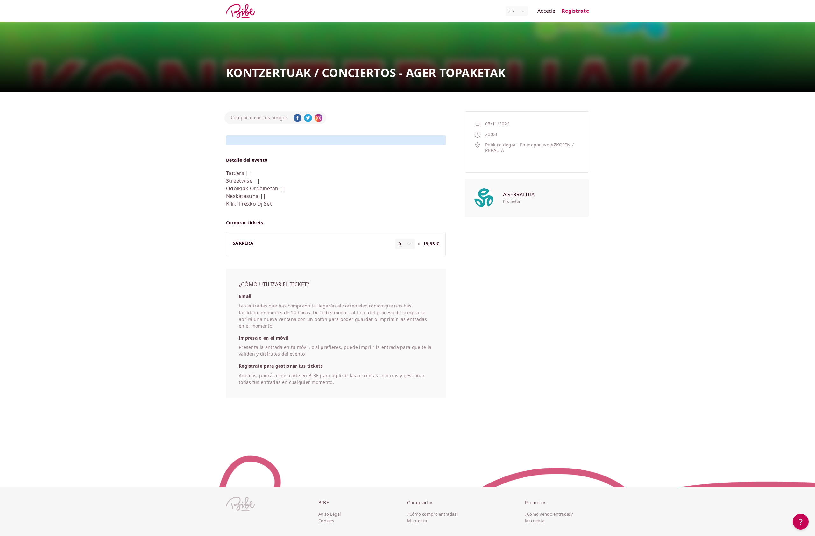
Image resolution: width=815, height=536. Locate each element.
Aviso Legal (329, 514)
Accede (546, 11)
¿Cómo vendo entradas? (549, 514)
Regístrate (575, 11)
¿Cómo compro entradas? (432, 514)
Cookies (326, 521)
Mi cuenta (417, 521)
